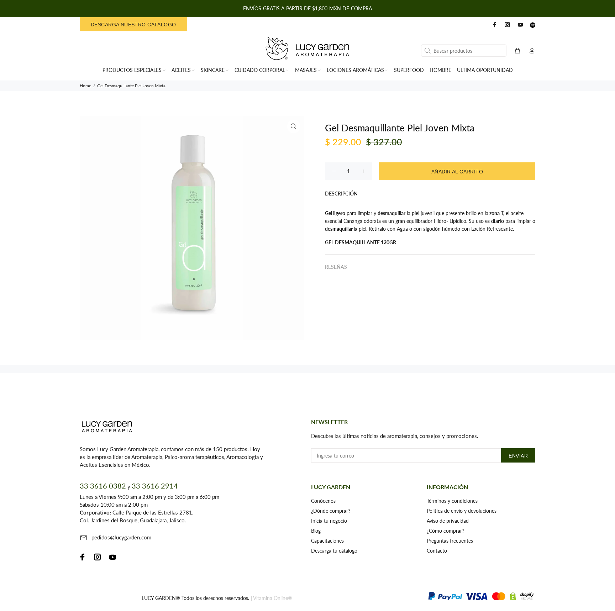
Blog (316, 531)
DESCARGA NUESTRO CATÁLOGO (133, 24)
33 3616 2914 (155, 485)
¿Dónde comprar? (330, 511)
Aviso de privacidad (448, 521)
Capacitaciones (327, 541)
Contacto (437, 551)
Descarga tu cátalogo (334, 551)
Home (85, 85)
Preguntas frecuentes (450, 541)
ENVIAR (518, 456)
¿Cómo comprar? (445, 531)
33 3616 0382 (103, 485)
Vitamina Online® (272, 598)
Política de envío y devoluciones (461, 511)
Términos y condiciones (452, 501)
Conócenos (323, 501)
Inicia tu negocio (329, 521)
